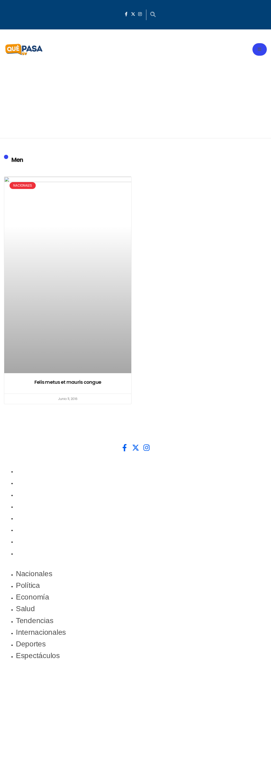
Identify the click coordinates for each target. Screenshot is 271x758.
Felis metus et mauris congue (67, 382)
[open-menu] (259, 49)
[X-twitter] (133, 14)
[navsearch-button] (153, 15)
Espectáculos (38, 553)
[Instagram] (140, 14)
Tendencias (34, 517)
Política (28, 482)
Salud (25, 506)
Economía (32, 494)
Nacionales (34, 470)
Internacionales (41, 529)
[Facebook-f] (126, 14)
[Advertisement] (135, 98)
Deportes (31, 541)
